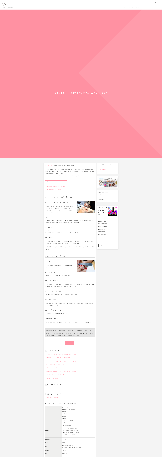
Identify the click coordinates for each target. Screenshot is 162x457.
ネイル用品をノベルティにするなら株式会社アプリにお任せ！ (59, 357)
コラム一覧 (50, 165)
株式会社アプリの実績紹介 (52, 378)
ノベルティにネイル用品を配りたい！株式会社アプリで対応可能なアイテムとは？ (63, 361)
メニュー (100, 196)
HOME (46, 165)
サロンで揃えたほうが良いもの (54, 189)
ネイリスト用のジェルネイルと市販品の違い (56, 374)
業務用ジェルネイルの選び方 (53, 367)
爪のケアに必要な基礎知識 (52, 397)
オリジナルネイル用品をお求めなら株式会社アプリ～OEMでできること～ (62, 354)
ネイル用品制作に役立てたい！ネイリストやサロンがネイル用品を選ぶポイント (63, 371)
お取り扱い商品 (101, 199)
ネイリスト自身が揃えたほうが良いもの (56, 186)
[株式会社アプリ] (5, 4)
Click (101, 245)
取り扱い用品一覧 (69, 342)
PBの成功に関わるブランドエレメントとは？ (56, 388)
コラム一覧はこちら (102, 169)
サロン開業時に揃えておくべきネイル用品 (55, 364)
